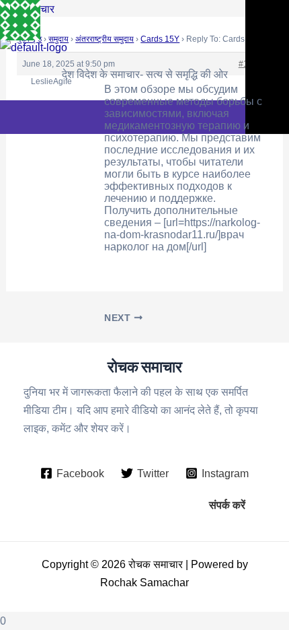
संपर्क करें (227, 505)
